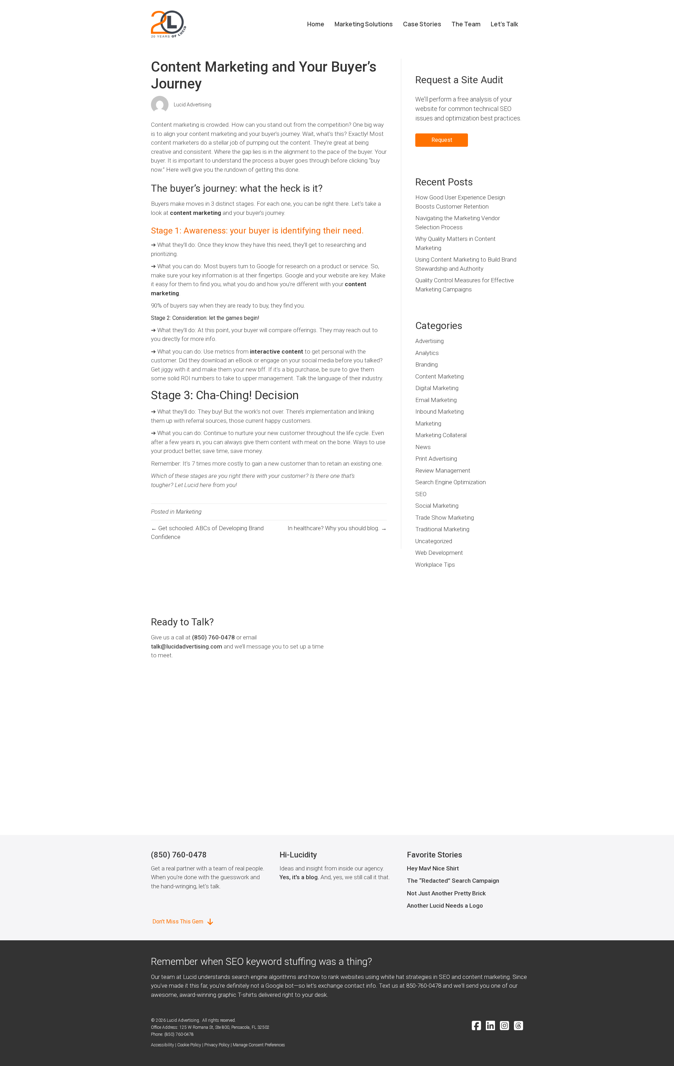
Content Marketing (439, 376)
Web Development (439, 552)
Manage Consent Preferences (259, 1044)
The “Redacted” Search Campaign (453, 880)
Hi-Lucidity (298, 854)
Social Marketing (436, 505)
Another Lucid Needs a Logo (445, 905)
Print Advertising (436, 458)
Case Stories (422, 24)
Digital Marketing (436, 387)
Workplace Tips (435, 564)
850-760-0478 (423, 985)
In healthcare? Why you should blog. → (337, 528)
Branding (426, 364)
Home (315, 24)
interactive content (276, 351)
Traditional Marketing (442, 529)
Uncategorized (433, 541)
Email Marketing (436, 399)
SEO (421, 494)
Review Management (442, 470)
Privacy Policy (217, 1044)
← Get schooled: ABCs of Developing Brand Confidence (207, 533)
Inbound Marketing (439, 411)
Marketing (188, 511)
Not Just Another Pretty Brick (446, 893)
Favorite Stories (434, 854)
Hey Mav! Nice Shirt (433, 868)
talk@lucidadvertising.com (186, 646)
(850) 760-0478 (213, 637)
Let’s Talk (504, 24)
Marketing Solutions (364, 24)
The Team (466, 24)
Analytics (427, 352)
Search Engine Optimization (450, 482)
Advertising (429, 340)
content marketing (195, 212)
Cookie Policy (189, 1044)
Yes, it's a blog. (299, 877)
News (423, 446)
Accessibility (162, 1044)
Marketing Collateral (441, 435)
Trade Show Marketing (444, 517)
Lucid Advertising (192, 104)
